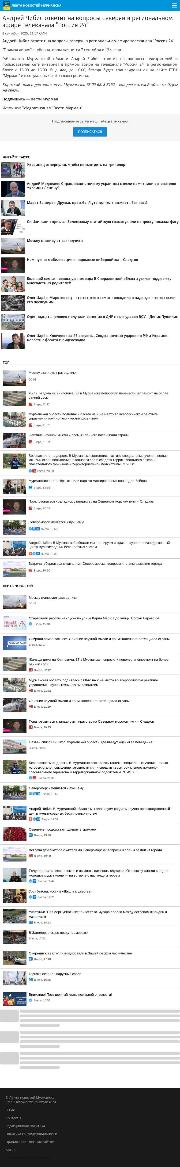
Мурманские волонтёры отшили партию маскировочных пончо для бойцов (88, 481)
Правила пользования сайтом (30, 1142)
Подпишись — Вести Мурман (30, 99)
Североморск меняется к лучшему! (56, 522)
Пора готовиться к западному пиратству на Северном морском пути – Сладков (91, 501)
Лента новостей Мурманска (28, 1158)
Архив (10, 1150)
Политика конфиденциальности (31, 1134)
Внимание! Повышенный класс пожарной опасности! (70, 994)
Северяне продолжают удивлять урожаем (62, 829)
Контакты (13, 1118)
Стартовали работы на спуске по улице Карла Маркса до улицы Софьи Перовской (94, 618)
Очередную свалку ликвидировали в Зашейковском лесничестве (80, 953)
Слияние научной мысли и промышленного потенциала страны (79, 435)
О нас (10, 1110)
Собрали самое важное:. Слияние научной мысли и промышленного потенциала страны (99, 639)
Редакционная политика (25, 1126)
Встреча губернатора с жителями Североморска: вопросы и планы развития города (95, 563)
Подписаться (90, 132)
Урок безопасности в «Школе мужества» (60, 891)
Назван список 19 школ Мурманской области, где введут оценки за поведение (90, 742)
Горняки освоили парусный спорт (55, 974)
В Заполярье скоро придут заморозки (58, 932)
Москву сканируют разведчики (52, 372)
